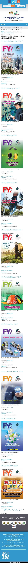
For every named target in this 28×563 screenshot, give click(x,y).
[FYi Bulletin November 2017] (12, 247)
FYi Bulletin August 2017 (10, 88)
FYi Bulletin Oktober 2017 (11, 277)
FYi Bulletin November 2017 (12, 230)
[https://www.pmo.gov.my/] (8, 522)
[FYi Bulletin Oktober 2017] (12, 294)
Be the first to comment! (7, 81)
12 (10, 510)
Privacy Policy (4, 517)
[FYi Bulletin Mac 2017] (12, 341)
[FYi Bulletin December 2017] (12, 58)
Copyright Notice (21, 517)
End (20, 510)
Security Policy (12, 517)
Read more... (4, 83)
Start (5, 509)
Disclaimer (11, 518)
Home (2, 31)
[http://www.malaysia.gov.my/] (4, 522)
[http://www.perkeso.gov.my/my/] (24, 522)
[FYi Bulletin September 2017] (12, 389)
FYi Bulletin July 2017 (9, 135)
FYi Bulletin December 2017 (12, 41)
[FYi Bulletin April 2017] (12, 483)
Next (17, 510)
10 (4, 510)
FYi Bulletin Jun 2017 (9, 182)
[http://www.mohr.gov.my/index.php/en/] (16, 522)
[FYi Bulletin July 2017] (12, 153)
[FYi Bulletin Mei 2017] (12, 436)
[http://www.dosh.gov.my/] (20, 522)
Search (13, 6)
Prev (9, 509)
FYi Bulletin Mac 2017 (9, 324)
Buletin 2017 (10, 77)
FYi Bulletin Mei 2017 (9, 418)
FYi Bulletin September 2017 (12, 371)
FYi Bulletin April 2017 (9, 466)
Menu (3, 24)
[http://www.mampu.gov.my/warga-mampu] (14, 526)
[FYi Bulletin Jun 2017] (12, 200)
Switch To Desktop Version (14, 562)
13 (13, 510)
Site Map (17, 518)
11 (7, 510)
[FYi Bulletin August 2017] (12, 105)
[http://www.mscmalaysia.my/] (12, 522)
